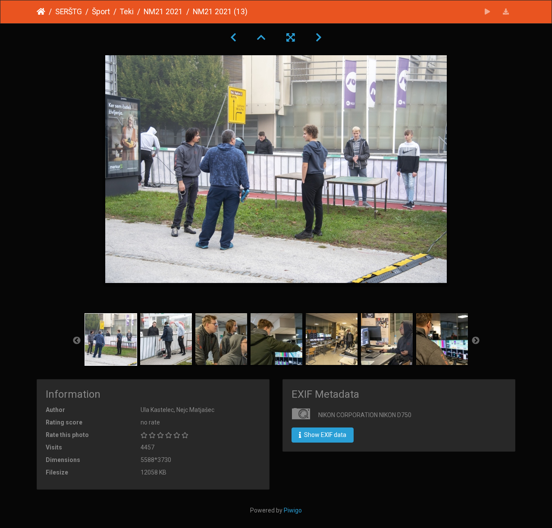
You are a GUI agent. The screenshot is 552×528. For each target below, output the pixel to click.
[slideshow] (487, 12)
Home (41, 11)
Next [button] (475, 340)
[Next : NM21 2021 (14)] (318, 37)
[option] (110, 339)
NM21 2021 (163, 11)
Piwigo (293, 510)
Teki (127, 11)
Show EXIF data (324, 434)
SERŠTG (68, 11)
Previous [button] (76, 340)
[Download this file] (506, 12)
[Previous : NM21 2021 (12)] (233, 37)
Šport (101, 11)
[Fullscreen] (290, 37)
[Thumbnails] (261, 37)
